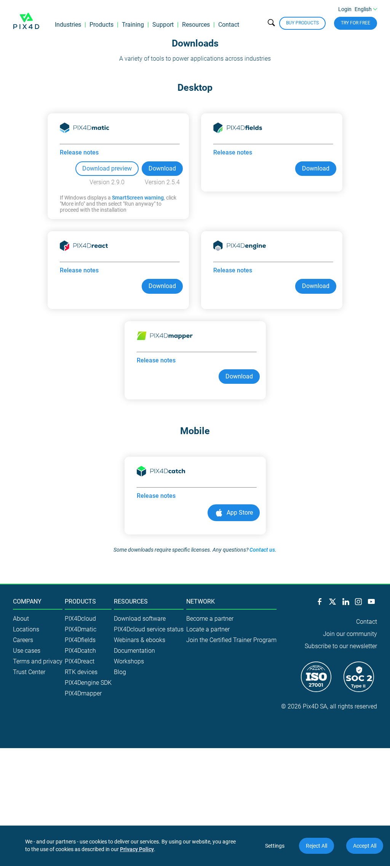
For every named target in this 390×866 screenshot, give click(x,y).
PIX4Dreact (79, 661)
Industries (68, 24)
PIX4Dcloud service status (149, 629)
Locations (26, 629)
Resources (196, 24)
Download (162, 168)
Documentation (134, 650)
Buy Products (302, 23)
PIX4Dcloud (80, 618)
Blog (120, 672)
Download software (140, 618)
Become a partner (209, 618)
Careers (23, 640)
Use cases (26, 650)
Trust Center (29, 672)
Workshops (129, 661)
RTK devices (81, 672)
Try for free (355, 23)
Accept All (364, 846)
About (21, 618)
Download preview (107, 168)
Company (27, 601)
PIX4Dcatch (80, 650)
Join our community (350, 633)
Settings (275, 846)
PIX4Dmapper (83, 693)
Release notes (79, 152)
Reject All (316, 846)
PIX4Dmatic (80, 629)
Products (101, 24)
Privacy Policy (137, 849)
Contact (228, 24)
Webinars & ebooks (139, 640)
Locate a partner (208, 629)
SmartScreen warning (138, 198)
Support (163, 24)
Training (133, 24)
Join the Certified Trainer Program (231, 640)
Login (345, 9)
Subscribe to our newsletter (341, 646)
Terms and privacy (37, 661)
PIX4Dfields (80, 640)
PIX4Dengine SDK (88, 682)
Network (200, 601)
